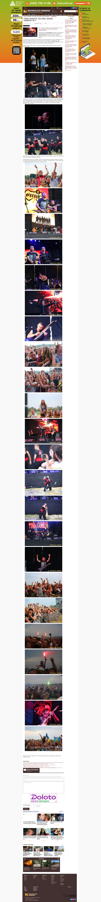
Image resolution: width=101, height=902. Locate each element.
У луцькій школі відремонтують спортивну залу (71, 63)
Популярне (47, 16)
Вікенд (52, 880)
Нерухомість (44, 878)
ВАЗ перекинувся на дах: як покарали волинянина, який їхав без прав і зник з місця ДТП (71, 67)
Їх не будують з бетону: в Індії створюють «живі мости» (70, 54)
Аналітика (29, 16)
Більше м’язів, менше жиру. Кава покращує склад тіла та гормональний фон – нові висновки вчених (70, 37)
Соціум (52, 875)
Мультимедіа (41, 859)
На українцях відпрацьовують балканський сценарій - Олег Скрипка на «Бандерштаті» (39, 767)
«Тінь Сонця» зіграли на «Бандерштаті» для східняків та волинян (35, 763)
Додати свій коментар (32, 770)
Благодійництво (54, 882)
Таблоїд (51, 14)
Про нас (26, 899)
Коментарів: (37, 23)
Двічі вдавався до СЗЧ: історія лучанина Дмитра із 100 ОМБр (71, 26)
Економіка (33, 14)
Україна (25, 878)
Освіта (52, 877)
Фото (33, 16)
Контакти (30, 899)
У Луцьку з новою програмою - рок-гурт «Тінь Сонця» (33, 766)
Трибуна (64, 14)
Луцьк (25, 876)
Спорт (49, 14)
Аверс (76, 14)
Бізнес (43, 877)
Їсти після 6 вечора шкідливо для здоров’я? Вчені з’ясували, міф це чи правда (71, 45)
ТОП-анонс (62, 884)
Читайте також (26, 761)
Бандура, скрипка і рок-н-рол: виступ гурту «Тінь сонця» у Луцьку (35, 764)
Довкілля (52, 878)
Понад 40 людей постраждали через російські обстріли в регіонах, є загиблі (71, 21)
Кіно (61, 877)
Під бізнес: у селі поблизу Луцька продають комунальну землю (55, 868)
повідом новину (70, 14)
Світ (25, 880)
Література (62, 878)
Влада (34, 876)
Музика (61, 876)
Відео (35, 16)
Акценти (60, 14)
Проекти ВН (56, 14)
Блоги (38, 16)
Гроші (43, 876)
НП (36, 14)
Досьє (40, 16)
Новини (71, 18)
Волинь (25, 877)
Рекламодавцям (35, 899)
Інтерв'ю (25, 16)
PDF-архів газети (71, 16)
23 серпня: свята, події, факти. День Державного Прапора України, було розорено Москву (71, 58)
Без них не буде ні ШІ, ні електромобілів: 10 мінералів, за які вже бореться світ (70, 49)
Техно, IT (52, 883)
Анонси (43, 16)
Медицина (53, 876)
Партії (34, 877)
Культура (62, 875)
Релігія (52, 881)
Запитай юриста (54, 16)
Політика (29, 14)
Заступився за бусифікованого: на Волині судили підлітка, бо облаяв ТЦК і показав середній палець (71, 31)
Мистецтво (62, 880)
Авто (46, 14)
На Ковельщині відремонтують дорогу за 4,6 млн (71, 41)
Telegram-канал (35, 755)
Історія (61, 881)
